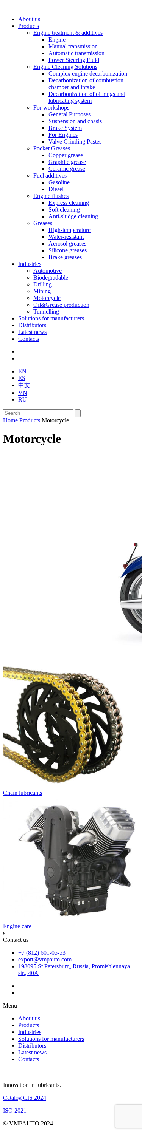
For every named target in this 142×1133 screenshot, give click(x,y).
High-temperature (69, 230)
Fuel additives (50, 175)
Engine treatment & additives (68, 32)
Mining (42, 291)
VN (22, 393)
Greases (42, 223)
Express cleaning (68, 202)
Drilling (42, 284)
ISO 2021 (15, 1110)
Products (28, 26)
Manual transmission (73, 46)
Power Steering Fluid (73, 60)
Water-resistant (66, 236)
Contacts (28, 338)
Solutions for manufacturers (51, 318)
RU (22, 399)
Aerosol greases (67, 243)
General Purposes (69, 114)
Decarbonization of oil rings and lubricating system (86, 97)
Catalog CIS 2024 (24, 1097)
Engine (57, 39)
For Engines (63, 134)
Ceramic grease (66, 168)
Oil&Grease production (61, 304)
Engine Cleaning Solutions (65, 66)
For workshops (51, 107)
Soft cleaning (64, 209)
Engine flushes (51, 196)
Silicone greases (67, 250)
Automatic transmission (76, 53)
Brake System (65, 128)
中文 (24, 385)
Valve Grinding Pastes (74, 141)
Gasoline (59, 182)
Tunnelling (46, 311)
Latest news (32, 332)
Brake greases (65, 257)
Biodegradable (50, 277)
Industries (29, 264)
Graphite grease (67, 162)
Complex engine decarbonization (87, 73)
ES (21, 378)
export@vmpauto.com (45, 959)
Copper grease (65, 155)
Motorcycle (47, 298)
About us (29, 19)
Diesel (56, 189)
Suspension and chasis (75, 121)
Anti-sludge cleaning (73, 216)
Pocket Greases (51, 148)
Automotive (47, 270)
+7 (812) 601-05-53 (42, 952)
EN (22, 371)
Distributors (32, 325)
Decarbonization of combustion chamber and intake (85, 83)
